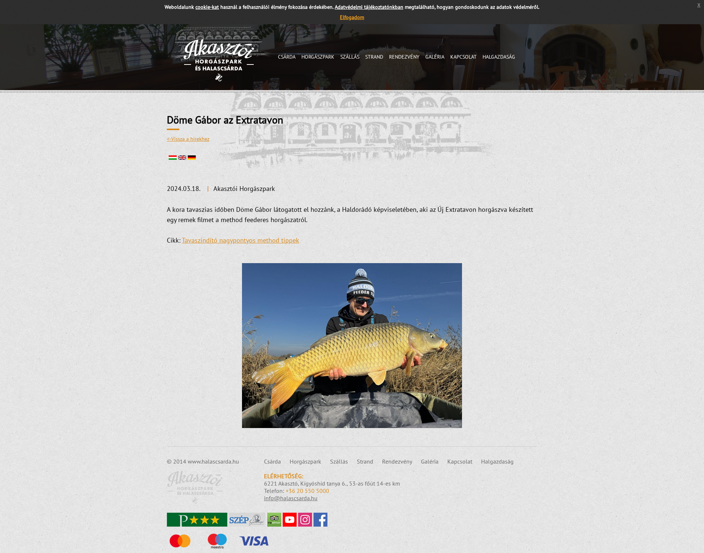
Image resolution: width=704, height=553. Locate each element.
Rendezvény (404, 57)
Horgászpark (317, 57)
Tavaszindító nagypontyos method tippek (240, 240)
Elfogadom (352, 17)
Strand (374, 57)
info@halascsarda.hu (291, 498)
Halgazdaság (499, 57)
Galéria (434, 57)
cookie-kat (207, 6)
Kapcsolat (463, 57)
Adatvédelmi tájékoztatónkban (369, 6)
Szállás (349, 57)
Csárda (287, 57)
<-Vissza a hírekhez (188, 139)
